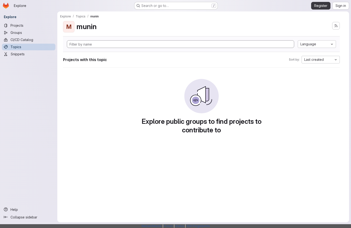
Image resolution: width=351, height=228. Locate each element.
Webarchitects (151, 226)
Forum (168, 226)
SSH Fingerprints (198, 226)
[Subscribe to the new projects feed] (336, 26)
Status (179, 226)
